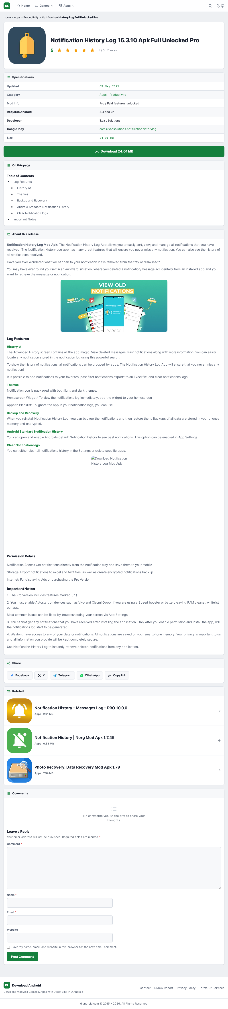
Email (11, 912)
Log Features (23, 181)
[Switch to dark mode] (220, 6)
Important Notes (25, 219)
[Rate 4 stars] (84, 50)
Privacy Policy (186, 988)
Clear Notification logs (32, 213)
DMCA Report (163, 988)
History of (24, 188)
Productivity (31, 17)
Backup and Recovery (32, 200)
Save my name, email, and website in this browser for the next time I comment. (64, 947)
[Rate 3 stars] (76, 50)
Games (44, 5)
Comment (14, 844)
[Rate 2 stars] (67, 50)
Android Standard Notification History (43, 207)
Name (12, 895)
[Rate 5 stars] (92, 50)
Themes (22, 194)
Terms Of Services (211, 988)
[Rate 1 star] (59, 50)
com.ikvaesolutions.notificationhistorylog (128, 129)
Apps (67, 5)
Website (12, 929)
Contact (145, 988)
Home (25, 5)
